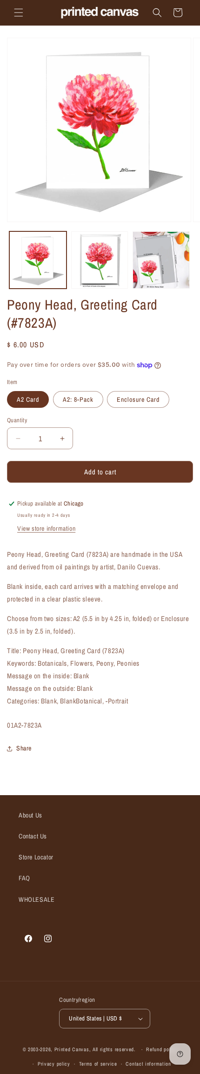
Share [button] (24, 748)
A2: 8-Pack (78, 399)
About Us (30, 815)
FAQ (24, 878)
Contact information (148, 1063)
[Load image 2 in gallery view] (99, 260)
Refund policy (161, 1049)
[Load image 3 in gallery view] (161, 260)
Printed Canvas (71, 1049)
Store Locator (36, 857)
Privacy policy (54, 1063)
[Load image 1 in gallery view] (38, 260)
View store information (46, 528)
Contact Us (33, 836)
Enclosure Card (138, 399)
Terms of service (98, 1063)
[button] (18, 12)
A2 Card (28, 399)
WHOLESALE (36, 899)
